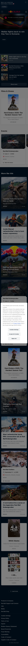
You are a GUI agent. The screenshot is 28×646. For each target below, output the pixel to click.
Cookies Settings (14, 329)
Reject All (14, 338)
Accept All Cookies (14, 334)
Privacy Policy (17, 323)
